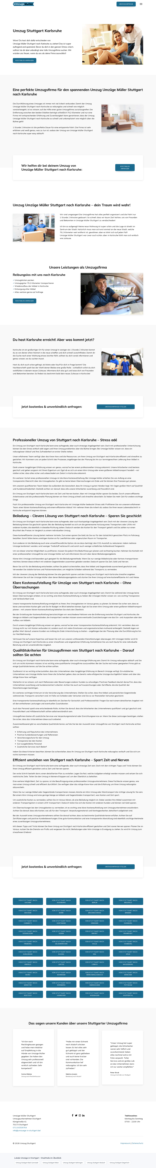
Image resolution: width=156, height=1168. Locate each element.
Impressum (125, 1143)
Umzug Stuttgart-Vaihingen (73, 1163)
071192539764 (20, 1127)
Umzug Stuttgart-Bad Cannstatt (27, 1163)
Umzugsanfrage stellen (115, 407)
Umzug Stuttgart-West (51, 1163)
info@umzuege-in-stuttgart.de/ (27, 1130)
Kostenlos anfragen (24, 60)
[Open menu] (141, 4)
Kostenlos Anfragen (125, 167)
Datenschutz (137, 1143)
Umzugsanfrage (126, 4)
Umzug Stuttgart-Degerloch (119, 1163)
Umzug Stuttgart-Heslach (96, 1163)
